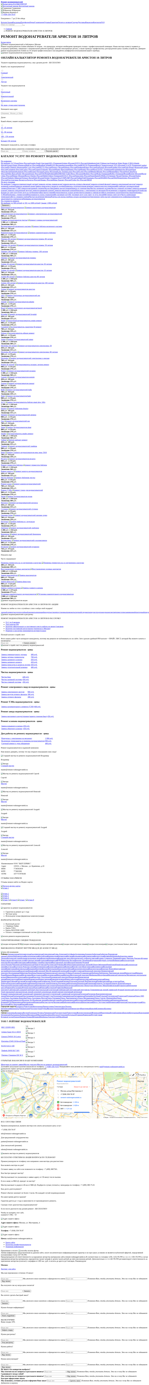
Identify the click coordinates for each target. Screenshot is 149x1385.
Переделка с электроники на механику (90, 190)
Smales (3, 434)
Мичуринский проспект (79, 975)
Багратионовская (32, 956)
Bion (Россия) (75, 165)
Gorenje (4, 377)
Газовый (4, 73)
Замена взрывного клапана (12, 726)
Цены (32, 22)
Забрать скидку (7, 1330)
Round (126, 174)
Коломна (107, 1009)
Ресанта (4, 459)
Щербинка (43, 1017)
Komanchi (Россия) (23, 172)
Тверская (9, 996)
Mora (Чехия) (120, 172)
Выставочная (46, 962)
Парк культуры (114, 981)
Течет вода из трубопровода (29, 193)
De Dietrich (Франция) (16, 167)
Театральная (18, 996)
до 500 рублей (16, 203)
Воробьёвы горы (34, 962)
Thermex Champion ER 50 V (12, 1055)
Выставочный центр (60, 962)
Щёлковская (113, 1002)
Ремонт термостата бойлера (12, 465)
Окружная (21, 981)
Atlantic (4, 302)
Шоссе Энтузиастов (100, 1002)
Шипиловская (86, 1002)
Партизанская (12, 983)
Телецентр (38, 996)
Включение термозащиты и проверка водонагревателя (23, 741)
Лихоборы (32, 973)
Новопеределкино (58, 979)
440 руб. (25, 677)
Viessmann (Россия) (93, 178)
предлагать (93, 612)
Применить (6, 205)
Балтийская (43, 956)
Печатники (72, 983)
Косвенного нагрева (9, 101)
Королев (126, 1013)
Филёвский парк (53, 1000)
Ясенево (30, 1004)
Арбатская (96, 954)
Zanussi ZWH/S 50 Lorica (11, 1037)
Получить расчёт (52, 151)
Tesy (59, 178)
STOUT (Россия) (68, 176)
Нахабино (48, 1015)
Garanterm (5, 327)
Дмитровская (17, 965)
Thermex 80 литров (8, 239)
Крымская (32, 971)
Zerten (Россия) (128, 178)
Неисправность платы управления (40, 195)
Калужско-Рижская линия (24, 967)
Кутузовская (79, 971)
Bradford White (44, 165)
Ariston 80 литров (8, 277)
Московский (32, 1015)
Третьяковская (79, 996)
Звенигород (75, 1009)
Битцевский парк (14, 958)
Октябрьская (35, 981)
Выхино (71, 962)
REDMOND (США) (63, 174)
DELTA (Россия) (45, 167)
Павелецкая (92, 981)
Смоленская (128, 990)
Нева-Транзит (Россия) (62, 180)
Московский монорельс (117, 975)
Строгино (45, 994)
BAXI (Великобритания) (60, 165)
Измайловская (121, 965)
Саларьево (22, 990)
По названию (6, 161)
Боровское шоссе (65, 958)
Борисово (45, 958)
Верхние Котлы (68, 960)
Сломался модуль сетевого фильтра (76, 184)
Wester (119, 178)
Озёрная (13, 981)
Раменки (9, 988)
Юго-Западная (15, 1004)
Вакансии (89, 22)
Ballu (3, 390)
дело (100, 612)
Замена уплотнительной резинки (14, 667)
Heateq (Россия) (87, 170)
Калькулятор (6, 42)
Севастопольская (41, 990)
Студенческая (54, 994)
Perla (47, 174)
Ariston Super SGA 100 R (11, 1032)
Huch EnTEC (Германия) (102, 170)
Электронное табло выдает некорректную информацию (111, 197)
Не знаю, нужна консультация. (13, 105)
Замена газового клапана (11, 588)
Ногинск (4, 503)
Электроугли (53, 1017)
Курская (71, 971)
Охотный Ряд (82, 981)
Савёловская (13, 990)
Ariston (3, 289)
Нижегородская (12, 979)
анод (103, 612)
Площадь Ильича (117, 983)
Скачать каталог (29, 643)
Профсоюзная (112, 986)
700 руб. (34, 657)
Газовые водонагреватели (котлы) (14, 220)
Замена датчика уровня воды (12, 657)
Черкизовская (17, 1002)
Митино (66, 975)
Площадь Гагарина (102, 983)
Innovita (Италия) (125, 170)
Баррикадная (53, 956)
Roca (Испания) (77, 174)
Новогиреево (23, 979)
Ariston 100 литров (8, 283)
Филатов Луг (27, 1000)
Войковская (117, 960)
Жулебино (68, 965)
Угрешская (130, 996)
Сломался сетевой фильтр (100, 184)
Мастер (4, 784)
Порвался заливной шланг (24, 186)
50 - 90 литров (6, 132)
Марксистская (130, 973)
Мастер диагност (30, 1065)
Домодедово (28, 1006)
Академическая (37, 954)
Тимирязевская (68, 996)
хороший (40, 612)
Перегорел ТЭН (13, 188)
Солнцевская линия (48, 992)
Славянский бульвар (116, 990)
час (15, 612)
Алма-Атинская (60, 954)
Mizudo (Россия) (103, 172)
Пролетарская (70, 986)
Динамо (9, 965)
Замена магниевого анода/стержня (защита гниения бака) (24, 716)
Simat (3, 427)
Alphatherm (91, 163)
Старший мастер (7, 766)
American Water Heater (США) (122, 163)
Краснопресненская (81, 969)
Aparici (10, 165)
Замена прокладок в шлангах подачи (49, 186)
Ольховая (59, 981)
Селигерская (53, 990)
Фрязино (22, 1017)
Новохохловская (84, 979)
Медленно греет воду (112, 195)
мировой (132, 612)
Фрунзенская (81, 1000)
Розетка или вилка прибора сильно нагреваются (70, 197)
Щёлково (35, 1017)
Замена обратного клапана (11, 729)
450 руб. (34, 660)
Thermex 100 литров (9, 252)
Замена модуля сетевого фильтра (14, 694)
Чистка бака (49, 188)
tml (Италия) (39, 178)
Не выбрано (5, 163)
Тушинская (122, 996)
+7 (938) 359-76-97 (8, 14)
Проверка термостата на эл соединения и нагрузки (21, 563)
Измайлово (111, 965)
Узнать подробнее (8, 1316)
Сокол (135, 990)
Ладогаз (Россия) (33, 180)
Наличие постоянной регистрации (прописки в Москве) (28, 629)
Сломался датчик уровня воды (49, 184)
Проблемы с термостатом (17, 195)
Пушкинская (123, 986)
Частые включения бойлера (40, 197)
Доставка (81, 22)
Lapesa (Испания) (51, 172)
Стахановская (26, 994)
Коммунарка (11, 969)
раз (106, 612)
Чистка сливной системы (121, 188)
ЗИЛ (92, 965)
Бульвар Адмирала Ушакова (108, 958)
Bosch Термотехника (104, 165)
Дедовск (40, 1013)
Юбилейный (63, 1017)
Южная (24, 1004)
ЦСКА (9, 1002)
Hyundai (115, 170)
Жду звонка (6, 1281)
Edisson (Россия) (70, 167)
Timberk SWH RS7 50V (10, 1051)
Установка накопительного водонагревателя (19, 594)
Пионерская (82, 983)
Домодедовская (40, 965)
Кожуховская (88, 967)
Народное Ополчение (41, 977)
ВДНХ (59, 960)
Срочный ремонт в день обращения (15, 743)
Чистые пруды (47, 1002)
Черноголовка (48, 1006)
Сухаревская (65, 994)
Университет (17, 1000)
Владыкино (94, 960)
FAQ (103, 22)
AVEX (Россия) (81, 163)
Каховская (52, 967)
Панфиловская (102, 981)
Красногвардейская (65, 969)
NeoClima (129, 172)
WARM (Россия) (107, 178)
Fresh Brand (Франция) (133, 167)
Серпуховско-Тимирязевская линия (93, 990)
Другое (4, 82)
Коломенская (98, 967)
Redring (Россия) (90, 174)
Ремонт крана (6, 484)
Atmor (3, 339)
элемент (10, 612)
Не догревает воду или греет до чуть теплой (86, 195)
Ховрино (89, 1000)
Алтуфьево (70, 954)
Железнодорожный (54, 1009)
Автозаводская (25, 954)
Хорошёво (97, 1000)
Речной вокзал (28, 988)
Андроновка (80, 954)
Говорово (78, 962)
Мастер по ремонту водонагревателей (52, 1065)
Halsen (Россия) (74, 170)
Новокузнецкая (45, 979)
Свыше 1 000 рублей (49, 203)
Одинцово (63, 1015)
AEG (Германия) (55, 163)
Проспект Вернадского (85, 986)
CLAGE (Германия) (132, 165)
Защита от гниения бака (80, 188)
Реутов (94, 1015)
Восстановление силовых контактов (15, 569)
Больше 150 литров (8, 141)
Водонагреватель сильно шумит (66, 193)
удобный (24, 612)
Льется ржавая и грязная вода (90, 193)
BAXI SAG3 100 (7, 1046)
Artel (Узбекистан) (103, 163)
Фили (62, 1000)
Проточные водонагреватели (12, 208)
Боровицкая (53, 958)
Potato (3, 321)
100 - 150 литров (7, 136)
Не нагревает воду (61, 195)
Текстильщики (28, 996)
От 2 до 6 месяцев (13, 622)
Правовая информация (15, 1247)
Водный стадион (106, 960)
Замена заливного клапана (11, 660)
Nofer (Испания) (23, 174)
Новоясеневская (97, 979)
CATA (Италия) (119, 165)
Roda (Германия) (103, 174)
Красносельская (95, 969)
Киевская (69, 967)
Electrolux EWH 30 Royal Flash (13, 1041)
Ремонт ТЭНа (6, 490)
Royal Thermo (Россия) (34, 176)
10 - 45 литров (6, 128)
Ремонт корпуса (7, 471)
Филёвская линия (39, 1000)
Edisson (4, 333)
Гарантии (54, 22)
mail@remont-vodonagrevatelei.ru (112, 1067)
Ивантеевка (85, 1009)
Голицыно (33, 1013)
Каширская (60, 967)
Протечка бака (127, 193)
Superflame (94, 176)
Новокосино (34, 979)
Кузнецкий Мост (43, 971)
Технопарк (57, 996)
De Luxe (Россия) (32, 167)
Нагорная (29, 977)
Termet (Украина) (51, 178)
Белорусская (99, 956)
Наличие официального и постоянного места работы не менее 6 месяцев (34, 626)
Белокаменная (78, 956)
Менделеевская (50, 975)
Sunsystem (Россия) (82, 176)
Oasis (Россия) (35, 174)
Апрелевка (11, 1013)
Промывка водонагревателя (34, 199)
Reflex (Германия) (117, 174)
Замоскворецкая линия (81, 965)
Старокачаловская (14, 994)
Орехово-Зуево (7, 515)
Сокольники (9, 992)
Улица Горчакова (53, 998)
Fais (97, 167)
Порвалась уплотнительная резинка (78, 186)
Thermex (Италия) (129, 176)
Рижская (37, 988)
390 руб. (31, 694)
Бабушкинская (19, 956)
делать (18, 612)
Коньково (32, 969)
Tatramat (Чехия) (115, 176)
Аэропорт (10, 956)
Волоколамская (22, 962)
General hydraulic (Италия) (45, 170)
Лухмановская (85, 973)
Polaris (3, 371)
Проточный (5, 92)
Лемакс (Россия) (46, 180)
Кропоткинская (13, 971)
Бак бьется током (47, 193)
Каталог (4, 22)
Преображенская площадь (46, 986)
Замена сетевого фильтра (11, 697)
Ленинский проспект (92, 971)
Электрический (7, 77)
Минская (59, 975)
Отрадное (73, 981)
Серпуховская (73, 990)
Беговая (70, 956)
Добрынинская (28, 965)
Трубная (96, 996)
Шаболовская (67, 1002)
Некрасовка (73, 977)
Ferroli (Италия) (105, 167)
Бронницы (5, 534)
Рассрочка (17, 22)
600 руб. (37, 707)
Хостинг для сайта (8, 1269)
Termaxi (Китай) (28, 178)
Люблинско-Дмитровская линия (111, 973)
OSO (43, 174)
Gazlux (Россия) (28, 170)
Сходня (11, 1017)
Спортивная (68, 992)
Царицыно (116, 1000)
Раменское (87, 1015)
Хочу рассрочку (7, 1342)
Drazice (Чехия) (58, 167)
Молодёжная (103, 975)
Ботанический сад (79, 958)
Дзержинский (24, 1009)
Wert (115, 178)
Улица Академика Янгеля (37, 998)
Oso (2, 421)
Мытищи (40, 1015)
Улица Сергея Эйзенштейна (106, 998)
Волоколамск (6, 540)
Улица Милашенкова (86, 998)
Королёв (93, 1009)
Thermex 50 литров (8, 245)
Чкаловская (57, 1002)
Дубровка (60, 965)
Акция (10, 22)
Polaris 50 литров (7, 365)
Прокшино (61, 986)
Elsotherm (80, 167)
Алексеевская (48, 954)
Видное (26, 1013)
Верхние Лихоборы (82, 960)
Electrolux (4, 358)
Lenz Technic (63, 172)
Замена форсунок (8, 582)
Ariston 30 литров (8, 264)
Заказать (27, 1291)
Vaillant (79, 178)
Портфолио (25, 22)
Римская (43, 988)
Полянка (24, 986)
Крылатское (23, 971)
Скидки (75, 22)
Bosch (3, 308)
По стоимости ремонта (10, 201)
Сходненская (75, 994)
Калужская (10, 967)
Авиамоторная (13, 954)
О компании (39, 22)
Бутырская (43, 960)
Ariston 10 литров (8, 270)
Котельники (53, 969)
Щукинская (122, 1002)
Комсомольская (22, 969)
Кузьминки (54, 971)
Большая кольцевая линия (31, 958)
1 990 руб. (49, 738)
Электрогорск (59, 1006)
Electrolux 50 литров (9, 346)
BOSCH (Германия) (88, 165)
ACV (13, 163)
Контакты (97, 22)
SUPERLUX (104, 176)
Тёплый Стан (47, 996)
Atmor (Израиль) (19, 165)
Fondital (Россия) (118, 167)
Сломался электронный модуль (122, 184)
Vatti (84, 178)
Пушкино (5, 547)
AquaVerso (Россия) (22, 163)
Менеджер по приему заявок (12, 1065)
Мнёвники (93, 975)
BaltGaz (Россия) (32, 165)
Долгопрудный (36, 1009)
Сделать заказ (75, 1381)
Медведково (26, 975)
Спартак (59, 992)
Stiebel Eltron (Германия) (52, 176)
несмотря (111, 612)
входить (47, 612)
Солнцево (37, 992)
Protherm (52, 174)
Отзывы (47, 22)
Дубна (44, 1009)
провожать (70, 612)
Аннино (88, 954)
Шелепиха (77, 1002)
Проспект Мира (101, 986)
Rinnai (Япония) (18, 176)
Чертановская (28, 1002)
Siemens (4, 415)
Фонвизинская (70, 1000)
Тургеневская (112, 996)
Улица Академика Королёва (15, 998)
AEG (3, 295)
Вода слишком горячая (20, 197)
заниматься (32, 612)
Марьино (8, 975)
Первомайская (24, 983)
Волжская (12, 962)
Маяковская (17, 975)
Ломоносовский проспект (55, 973)
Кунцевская (63, 971)
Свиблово (30, 990)
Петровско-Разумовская (58, 983)
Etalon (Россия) (90, 167)
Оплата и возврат (65, 22)
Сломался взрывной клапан (42, 190)
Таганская (84, 994)
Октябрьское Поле (48, 981)
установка (62, 612)
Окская (27, 981)
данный (4, 612)
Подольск (5, 522)
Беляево (107, 956)
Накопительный (7, 96)
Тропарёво (89, 996)
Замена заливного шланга (11, 662)
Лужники (76, 973)
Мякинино (10, 977)
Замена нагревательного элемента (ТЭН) (17, 707)
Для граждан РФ (12, 624)
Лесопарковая (13, 973)
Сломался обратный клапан (64, 190)
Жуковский (66, 1009)
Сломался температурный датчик (24, 184)
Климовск (100, 1009)
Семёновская (63, 990)
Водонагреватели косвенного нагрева (16, 226)
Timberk (4, 446)
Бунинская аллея (19, 960)
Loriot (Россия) (85, 172)
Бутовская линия (32, 960)
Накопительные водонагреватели (14, 233)
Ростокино (51, 988)
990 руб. (48, 741)
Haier (3, 396)
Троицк (16, 1017)
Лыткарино (15, 1015)
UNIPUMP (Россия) (69, 178)
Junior (13, 172)
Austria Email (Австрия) (39, 163)
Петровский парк (42, 983)
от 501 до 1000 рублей (31, 203)
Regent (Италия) (135, 174)
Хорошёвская (107, 1000)
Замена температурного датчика (14, 655)
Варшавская (52, 960)
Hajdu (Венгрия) (62, 170)
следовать (85, 612)
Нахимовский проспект (59, 977)
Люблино (4, 528)
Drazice (4, 409)
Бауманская (62, 956)
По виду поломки (8, 182)
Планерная (91, 983)
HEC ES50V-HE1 (8, 1027)
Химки (29, 1017)
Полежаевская (15, 986)
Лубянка (69, 973)
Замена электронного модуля (12, 692)
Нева (3, 452)
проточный (139, 612)
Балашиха (20, 1006)
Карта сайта (10, 1242)
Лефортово (23, 973)
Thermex (4, 258)
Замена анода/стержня (62, 188)
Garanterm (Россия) (15, 170)
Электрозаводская (134, 1002)
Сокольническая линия (23, 992)
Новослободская (71, 979)
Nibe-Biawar (12, 174)
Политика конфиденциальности (18, 1245)
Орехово (66, 981)
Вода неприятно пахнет (111, 193)
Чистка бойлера (7, 478)
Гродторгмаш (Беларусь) (17, 180)
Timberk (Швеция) (15, 178)
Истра (112, 1013)
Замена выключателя (9, 575)
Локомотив (40, 973)
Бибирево (114, 956)
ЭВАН (89, 180)
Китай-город (78, 967)
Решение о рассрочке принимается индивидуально (26, 631)
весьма (126, 612)
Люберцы (23, 1015)
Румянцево (60, 988)
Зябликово (102, 965)
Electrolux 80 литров (9, 352)
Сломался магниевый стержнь (32, 188)
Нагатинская (20, 977)
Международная (37, 975)
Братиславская (91, 958)
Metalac (94, 172)
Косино (45, 969)
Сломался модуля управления (104, 186)
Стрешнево (36, 994)
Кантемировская (41, 967)
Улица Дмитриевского (69, 998)
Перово (33, 983)
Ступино (4, 509)
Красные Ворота (108, 969)
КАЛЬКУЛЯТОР (20, 4)
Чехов (3, 496)
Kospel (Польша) (37, 172)
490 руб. (34, 655)
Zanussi (4, 383)
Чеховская (38, 1002)
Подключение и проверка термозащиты (122, 190)
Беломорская (89, 956)
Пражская (32, 986)
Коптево (39, 969)
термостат (119, 612)
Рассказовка (17, 988)
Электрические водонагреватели (14, 214)
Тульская (103, 996)
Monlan (112, 172)
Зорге (96, 965)
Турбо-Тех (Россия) (78, 180)
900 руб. (31, 692)
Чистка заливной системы (100, 188)
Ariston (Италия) (68, 163)
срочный (78, 612)
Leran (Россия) (73, 172)
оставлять (54, 612)
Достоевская (51, 965)
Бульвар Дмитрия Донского (130, 958)
